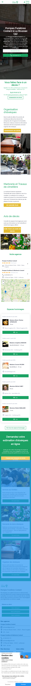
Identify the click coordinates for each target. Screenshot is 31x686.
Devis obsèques (15, 608)
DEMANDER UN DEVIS (15, 97)
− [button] (3, 283)
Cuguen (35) (8, 415)
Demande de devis (15, 51)
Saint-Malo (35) (16, 393)
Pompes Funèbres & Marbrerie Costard (13, 270)
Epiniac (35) (8, 393)
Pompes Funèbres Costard (9, 261)
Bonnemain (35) (9, 350)
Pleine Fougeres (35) (22, 328)
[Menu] (2, 2)
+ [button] (3, 281)
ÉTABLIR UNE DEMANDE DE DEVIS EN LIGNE (15, 459)
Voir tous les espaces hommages (15, 428)
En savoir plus (15, 500)
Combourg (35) (18, 350)
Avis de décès (19, 651)
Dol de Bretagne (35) (10, 371)
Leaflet (28, 301)
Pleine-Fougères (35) (10, 328)
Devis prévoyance (15, 611)
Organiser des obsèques (7, 651)
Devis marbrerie (15, 615)
